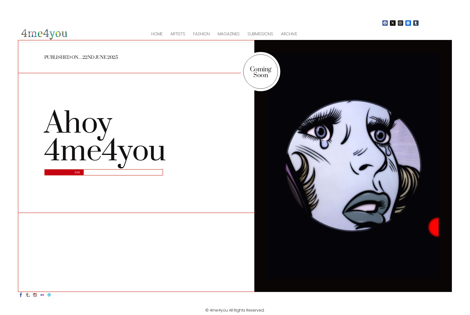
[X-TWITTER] (392, 23)
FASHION (201, 34)
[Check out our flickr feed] (42, 295)
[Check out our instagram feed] (35, 295)
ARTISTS (177, 34)
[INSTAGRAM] (400, 23)
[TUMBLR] (416, 23)
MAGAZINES (229, 34)
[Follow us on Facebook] (21, 295)
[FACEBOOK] (385, 23)
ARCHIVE (289, 34)
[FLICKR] (408, 23)
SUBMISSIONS (260, 34)
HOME (157, 34)
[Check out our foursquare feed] (49, 295)
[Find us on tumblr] (28, 295)
